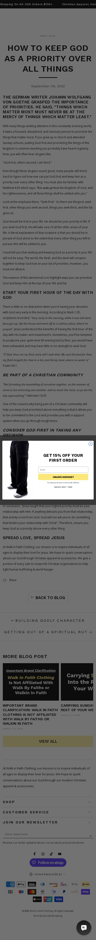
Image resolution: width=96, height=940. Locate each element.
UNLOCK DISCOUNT (63, 477)
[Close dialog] (91, 444)
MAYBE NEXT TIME (63, 487)
